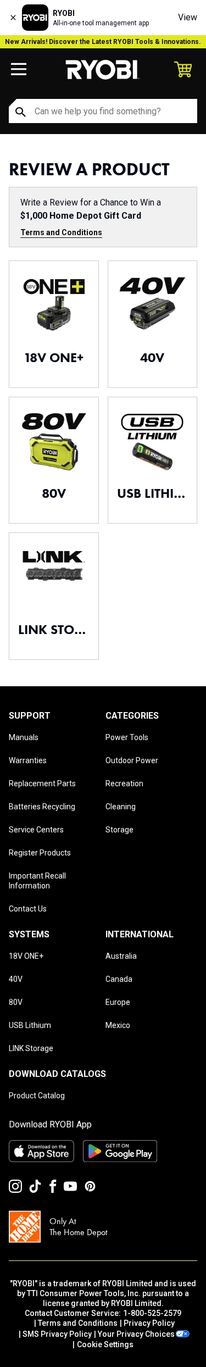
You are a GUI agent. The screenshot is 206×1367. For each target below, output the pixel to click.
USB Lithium (30, 1025)
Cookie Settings (105, 1344)
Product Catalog (37, 1095)
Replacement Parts (42, 783)
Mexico (117, 1025)
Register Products (40, 852)
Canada (118, 979)
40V (16, 979)
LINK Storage (31, 1048)
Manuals (23, 737)
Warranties (28, 760)
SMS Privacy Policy (57, 1334)
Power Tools (126, 737)
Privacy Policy (149, 1323)
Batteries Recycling (42, 806)
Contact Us (28, 908)
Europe (117, 1002)
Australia (121, 956)
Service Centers (36, 829)
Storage (119, 829)
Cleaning (120, 806)
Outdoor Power (131, 760)
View (187, 17)
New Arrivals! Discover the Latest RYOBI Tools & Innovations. (103, 42)
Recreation (124, 783)
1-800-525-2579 (152, 1313)
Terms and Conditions (61, 232)
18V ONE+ (26, 956)
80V (16, 1002)
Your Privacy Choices (136, 1334)
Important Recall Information (37, 880)
